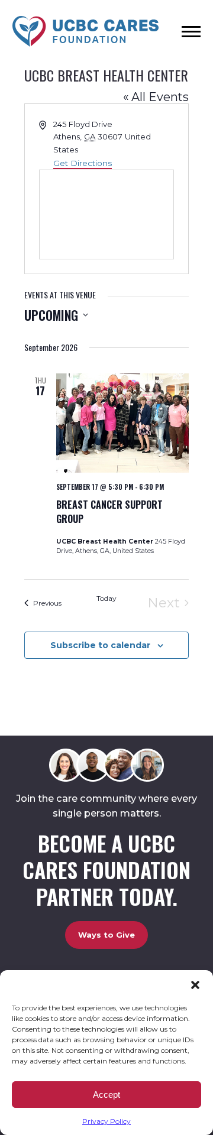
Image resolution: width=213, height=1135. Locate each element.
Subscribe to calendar (100, 645)
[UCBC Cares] (85, 32)
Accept (106, 1095)
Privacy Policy (106, 1121)
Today (106, 598)
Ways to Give (106, 934)
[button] (195, 985)
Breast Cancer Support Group (109, 511)
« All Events (156, 97)
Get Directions (82, 163)
